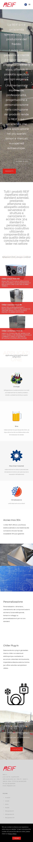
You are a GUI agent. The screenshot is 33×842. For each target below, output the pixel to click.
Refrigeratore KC (9, 811)
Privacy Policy (12, 833)
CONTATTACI (16, 749)
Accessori (7, 797)
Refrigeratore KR (9, 814)
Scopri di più (22, 161)
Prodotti (9, 171)
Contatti (7, 801)
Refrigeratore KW (9, 817)
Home (6, 804)
